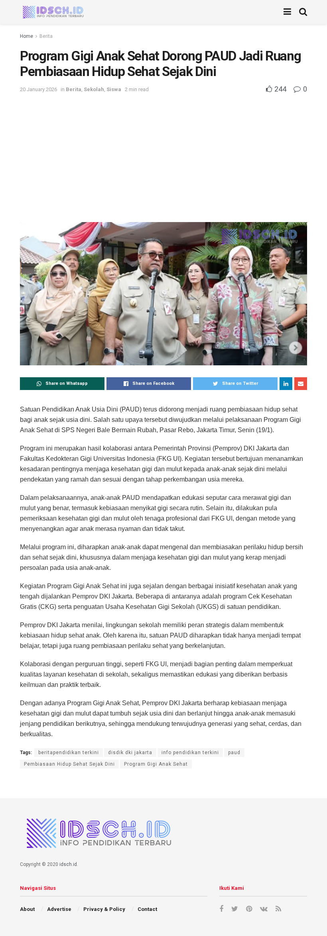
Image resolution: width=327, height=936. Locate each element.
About (27, 909)
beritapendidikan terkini (68, 752)
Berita (46, 36)
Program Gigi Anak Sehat (156, 764)
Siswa (113, 89)
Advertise (59, 909)
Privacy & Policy (104, 909)
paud (234, 752)
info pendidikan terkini (190, 752)
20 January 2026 (38, 89)
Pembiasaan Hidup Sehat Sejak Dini (69, 764)
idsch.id (68, 864)
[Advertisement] (163, 154)
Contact (147, 909)
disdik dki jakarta (130, 752)
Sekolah (94, 89)
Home (26, 36)
